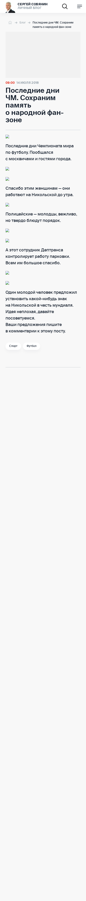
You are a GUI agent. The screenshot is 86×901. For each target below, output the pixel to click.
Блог (22, 22)
